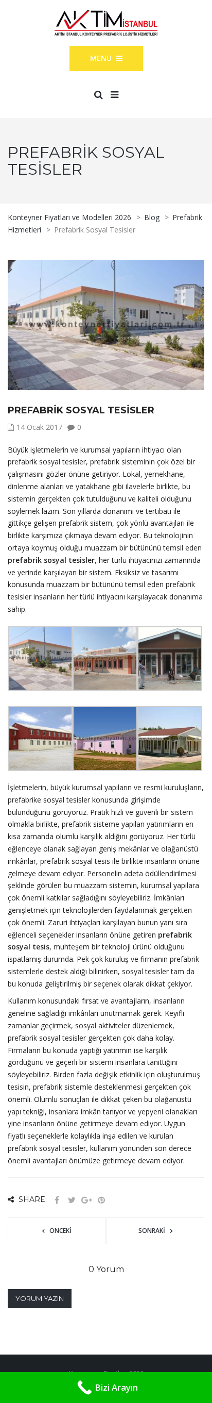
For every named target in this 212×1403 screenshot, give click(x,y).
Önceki (60, 1230)
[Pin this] (101, 1200)
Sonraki (151, 1230)
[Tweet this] (71, 1200)
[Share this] (56, 1200)
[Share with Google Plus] (86, 1200)
